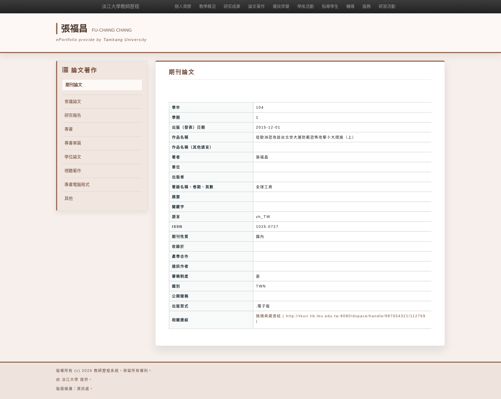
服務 (366, 6)
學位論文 (72, 157)
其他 (68, 198)
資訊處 (83, 388)
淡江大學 (70, 379)
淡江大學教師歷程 (120, 6)
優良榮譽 (281, 6)
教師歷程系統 (106, 370)
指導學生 (330, 6)
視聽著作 (72, 171)
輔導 (350, 6)
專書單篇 (72, 143)
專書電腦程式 (77, 184)
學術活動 (305, 6)
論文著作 (256, 6)
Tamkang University (125, 39)
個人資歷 (183, 6)
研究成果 (232, 6)
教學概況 (207, 6)
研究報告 (72, 115)
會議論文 (72, 101)
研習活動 (387, 6)
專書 (68, 129)
